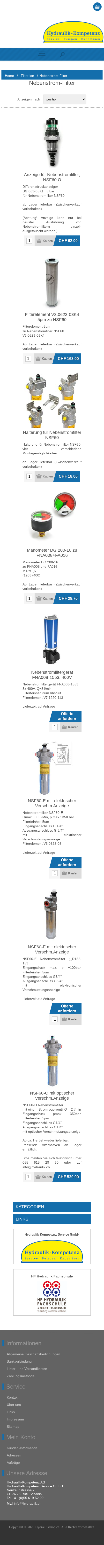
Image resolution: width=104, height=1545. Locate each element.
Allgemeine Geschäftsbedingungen (33, 1354)
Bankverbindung (19, 1361)
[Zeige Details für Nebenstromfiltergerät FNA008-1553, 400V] (52, 640)
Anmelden (88, 6)
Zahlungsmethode (21, 1376)
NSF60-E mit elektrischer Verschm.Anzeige (52, 803)
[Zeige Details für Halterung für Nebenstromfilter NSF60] (52, 400)
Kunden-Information (22, 1448)
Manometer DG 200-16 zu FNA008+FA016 (52, 553)
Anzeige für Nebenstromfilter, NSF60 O (52, 177)
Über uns (14, 1405)
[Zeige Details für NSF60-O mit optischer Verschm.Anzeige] (52, 1061)
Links (11, 1412)
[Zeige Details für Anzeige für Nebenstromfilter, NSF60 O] (52, 142)
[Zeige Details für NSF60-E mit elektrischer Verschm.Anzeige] (52, 768)
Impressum (15, 1419)
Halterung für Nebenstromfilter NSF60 (52, 435)
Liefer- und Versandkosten (27, 1369)
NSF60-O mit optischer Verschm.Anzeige (52, 1096)
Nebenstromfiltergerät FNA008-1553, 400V (52, 675)
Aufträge (13, 1462)
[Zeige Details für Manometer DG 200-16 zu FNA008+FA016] (52, 518)
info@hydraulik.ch (27, 1503)
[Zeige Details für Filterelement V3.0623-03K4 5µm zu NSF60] (52, 282)
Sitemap (13, 1426)
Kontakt (12, 1397)
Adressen (14, 1455)
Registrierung (79, 6)
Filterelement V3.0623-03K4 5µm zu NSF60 (52, 317)
